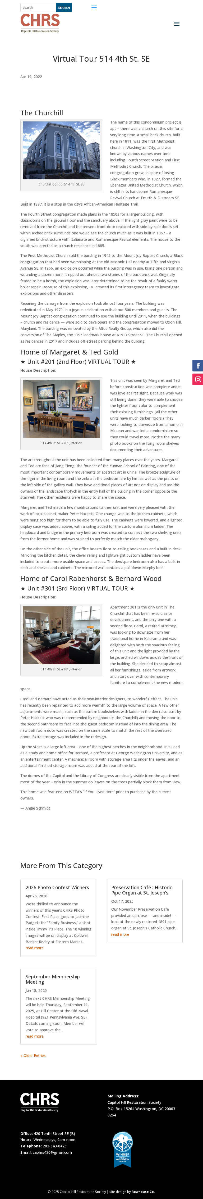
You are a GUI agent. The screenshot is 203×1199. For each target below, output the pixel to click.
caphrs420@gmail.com (52, 1152)
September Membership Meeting (53, 979)
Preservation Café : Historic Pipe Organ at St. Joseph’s (141, 890)
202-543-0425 (55, 1145)
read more (35, 947)
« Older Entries (33, 1055)
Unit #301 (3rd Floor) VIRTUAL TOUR (77, 588)
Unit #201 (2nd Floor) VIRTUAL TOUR (78, 361)
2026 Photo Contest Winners (57, 887)
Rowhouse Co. (143, 1191)
